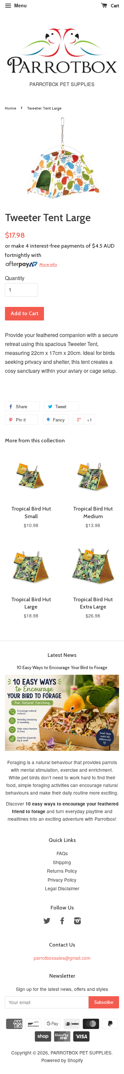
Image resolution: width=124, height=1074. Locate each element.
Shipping (62, 862)
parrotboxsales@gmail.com (62, 957)
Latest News (62, 655)
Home (10, 108)
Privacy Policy (62, 879)
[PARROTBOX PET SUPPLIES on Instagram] (77, 921)
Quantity (14, 278)
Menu (20, 5)
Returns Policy (62, 870)
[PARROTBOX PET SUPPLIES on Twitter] (47, 921)
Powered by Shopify (62, 1060)
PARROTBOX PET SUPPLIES (81, 1052)
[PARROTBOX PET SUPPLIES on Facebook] (62, 921)
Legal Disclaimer (62, 888)
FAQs (62, 853)
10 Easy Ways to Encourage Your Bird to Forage (62, 667)
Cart (114, 6)
